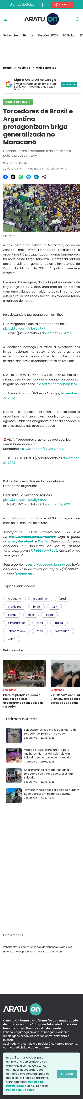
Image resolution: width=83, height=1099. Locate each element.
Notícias (24, 68)
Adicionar (69, 84)
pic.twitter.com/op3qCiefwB (57, 384)
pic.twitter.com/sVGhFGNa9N (41, 449)
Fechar (67, 1074)
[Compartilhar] (44, 177)
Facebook (44, 564)
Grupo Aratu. (44, 1047)
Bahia (28, 35)
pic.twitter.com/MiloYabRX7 (24, 328)
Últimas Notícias (22, 4)
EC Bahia (68, 35)
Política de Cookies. (20, 1090)
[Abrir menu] (5, 19)
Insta (32, 564)
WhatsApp (24, 574)
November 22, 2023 (56, 333)
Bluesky (59, 564)
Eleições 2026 (47, 35)
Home (7, 68)
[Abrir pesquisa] (77, 19)
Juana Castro (19, 163)
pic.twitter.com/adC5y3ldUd (24, 500)
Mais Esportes (46, 68)
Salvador (10, 35)
